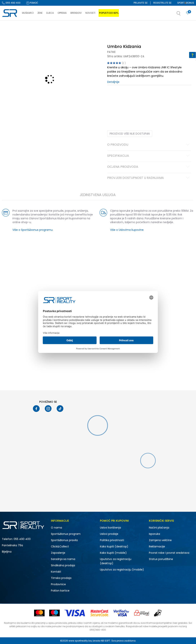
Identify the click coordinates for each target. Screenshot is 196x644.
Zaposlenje (58, 553)
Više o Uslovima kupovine (127, 230)
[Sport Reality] (10, 13)
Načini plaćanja (159, 527)
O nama (56, 527)
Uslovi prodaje (109, 534)
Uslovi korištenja (110, 527)
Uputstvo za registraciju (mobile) (122, 569)
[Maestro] (54, 613)
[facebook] (36, 408)
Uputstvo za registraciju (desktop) (115, 561)
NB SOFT (105, 640)
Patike (111, 52)
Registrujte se (162, 2)
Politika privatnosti (112, 540)
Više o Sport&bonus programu (32, 230)
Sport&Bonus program (66, 534)
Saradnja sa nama (63, 559)
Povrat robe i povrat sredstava (169, 553)
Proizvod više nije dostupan (130, 134)
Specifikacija (118, 156)
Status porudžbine (161, 559)
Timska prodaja (61, 578)
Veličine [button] (126, 96)
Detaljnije (113, 82)
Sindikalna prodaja (63, 565)
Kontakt (56, 572)
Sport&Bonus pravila (64, 540)
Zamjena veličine (160, 540)
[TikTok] (60, 408)
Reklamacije (157, 546)
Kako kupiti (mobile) (113, 553)
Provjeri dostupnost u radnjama (135, 178)
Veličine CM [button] (140, 96)
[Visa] (75, 613)
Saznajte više (137, 28)
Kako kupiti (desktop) (114, 546)
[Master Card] (39, 613)
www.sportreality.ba (80, 640)
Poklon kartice (60, 590)
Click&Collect (60, 546)
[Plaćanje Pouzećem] (158, 613)
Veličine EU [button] (113, 96)
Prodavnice (58, 584)
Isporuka (154, 534)
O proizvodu (117, 145)
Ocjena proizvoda (122, 167)
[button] (182, 14)
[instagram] (48, 408)
